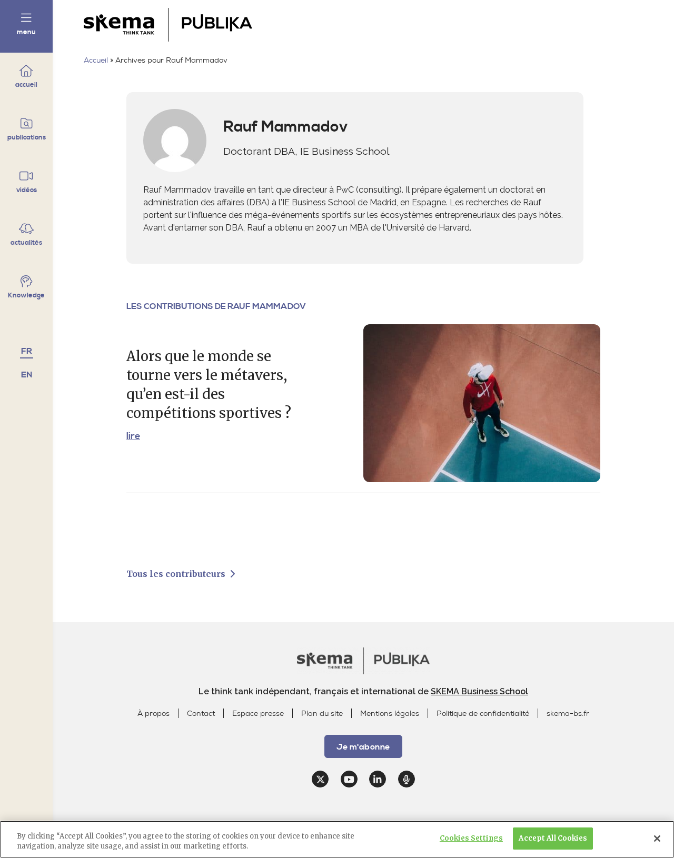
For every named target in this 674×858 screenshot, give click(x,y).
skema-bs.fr (568, 714)
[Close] (657, 838)
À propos (153, 714)
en (26, 375)
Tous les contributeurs (176, 573)
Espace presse (258, 714)
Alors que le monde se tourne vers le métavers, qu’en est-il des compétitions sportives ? (208, 385)
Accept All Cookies (553, 838)
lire (133, 436)
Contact (201, 714)
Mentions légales (389, 714)
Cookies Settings (471, 838)
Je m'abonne (604, 22)
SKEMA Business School (479, 691)
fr (26, 351)
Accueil (96, 60)
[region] (337, 839)
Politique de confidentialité (483, 714)
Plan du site (322, 714)
